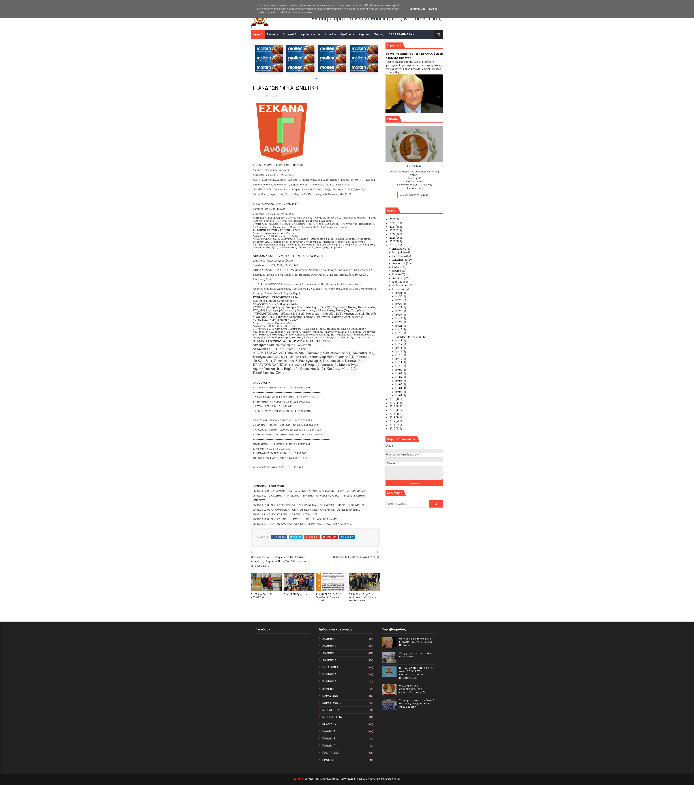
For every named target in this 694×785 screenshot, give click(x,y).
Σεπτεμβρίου (400, 259)
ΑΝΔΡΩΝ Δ (329, 660)
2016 (392, 406)
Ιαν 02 (399, 395)
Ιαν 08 (399, 373)
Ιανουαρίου (399, 289)
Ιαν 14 (399, 351)
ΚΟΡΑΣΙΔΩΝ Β (331, 702)
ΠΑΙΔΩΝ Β (329, 738)
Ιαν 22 (399, 322)
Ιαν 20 (399, 329)
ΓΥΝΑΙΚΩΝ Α (330, 667)
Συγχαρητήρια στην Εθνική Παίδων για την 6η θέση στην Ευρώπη (416, 703)
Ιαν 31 (399, 292)
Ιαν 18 (399, 340)
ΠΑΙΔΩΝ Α (329, 731)
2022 (392, 234)
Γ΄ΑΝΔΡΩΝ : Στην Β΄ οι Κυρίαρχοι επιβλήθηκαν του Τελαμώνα (362, 597)
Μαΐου (396, 274)
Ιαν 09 (399, 369)
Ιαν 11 (399, 362)
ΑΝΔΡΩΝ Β (329, 645)
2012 (392, 421)
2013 (392, 417)
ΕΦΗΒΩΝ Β (329, 681)
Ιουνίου (396, 270)
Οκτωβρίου (399, 256)
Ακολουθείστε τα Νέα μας (414, 195)
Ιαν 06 (399, 380)
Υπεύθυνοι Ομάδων (338, 34)
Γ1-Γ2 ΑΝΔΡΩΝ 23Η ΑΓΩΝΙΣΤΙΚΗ (262, 596)
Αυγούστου (399, 263)
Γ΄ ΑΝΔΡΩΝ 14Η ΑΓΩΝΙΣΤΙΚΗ (410, 336)
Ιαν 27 (399, 307)
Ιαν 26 (399, 311)
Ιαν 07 (399, 377)
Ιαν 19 (399, 333)
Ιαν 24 (399, 318)
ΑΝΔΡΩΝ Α (329, 638)
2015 (392, 410)
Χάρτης (379, 34)
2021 (392, 237)
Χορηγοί (364, 34)
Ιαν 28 (399, 303)
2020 (392, 241)
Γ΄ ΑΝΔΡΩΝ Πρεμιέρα (296, 594)
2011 (392, 424)
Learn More (417, 8)
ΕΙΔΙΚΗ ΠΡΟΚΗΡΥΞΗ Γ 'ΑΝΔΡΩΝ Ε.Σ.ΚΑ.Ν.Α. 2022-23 (328, 597)
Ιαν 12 (399, 358)
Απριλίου (398, 278)
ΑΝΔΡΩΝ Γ (274, 95)
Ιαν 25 (399, 314)
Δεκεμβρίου (399, 248)
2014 (392, 413)
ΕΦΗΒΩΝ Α (329, 674)
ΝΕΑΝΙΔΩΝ (329, 724)
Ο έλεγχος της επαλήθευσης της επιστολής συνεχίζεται (414, 689)
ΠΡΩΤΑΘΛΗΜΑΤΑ (400, 34)
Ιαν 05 (399, 384)
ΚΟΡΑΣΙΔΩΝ (330, 695)
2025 (392, 223)
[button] (316, 78)
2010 (392, 428)
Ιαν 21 (399, 325)
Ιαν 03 (399, 391)
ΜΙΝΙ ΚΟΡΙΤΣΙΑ (332, 717)
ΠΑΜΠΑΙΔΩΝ (330, 752)
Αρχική (257, 34)
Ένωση (271, 34)
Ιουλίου (397, 267)
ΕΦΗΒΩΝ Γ (329, 688)
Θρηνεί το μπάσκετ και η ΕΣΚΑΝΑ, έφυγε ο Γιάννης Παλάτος (416, 642)
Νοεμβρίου (398, 252)
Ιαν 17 (399, 344)
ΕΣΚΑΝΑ (298, 778)
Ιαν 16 (399, 347)
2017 (392, 402)
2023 (392, 230)
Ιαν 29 (399, 300)
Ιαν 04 (399, 388)
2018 (392, 399)
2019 (392, 245)
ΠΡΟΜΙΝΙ (328, 759)
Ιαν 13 (399, 355)
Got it (433, 8)
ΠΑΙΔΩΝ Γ (328, 745)
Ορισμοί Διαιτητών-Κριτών (302, 34)
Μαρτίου (397, 281)
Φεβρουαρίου (400, 285)
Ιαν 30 (399, 296)
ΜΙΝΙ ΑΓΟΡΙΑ (331, 710)
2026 (392, 219)
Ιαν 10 (399, 366)
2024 (392, 226)
